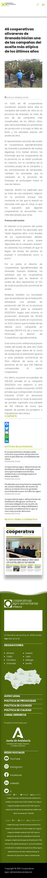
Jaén (28, 656)
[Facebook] (23, 424)
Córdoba (11, 659)
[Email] (23, 432)
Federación (9, 461)
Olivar (25, 97)
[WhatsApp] (23, 437)
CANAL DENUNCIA (15, 715)
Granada (18, 97)
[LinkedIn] (23, 441)
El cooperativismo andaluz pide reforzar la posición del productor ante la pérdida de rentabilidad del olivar (22, 455)
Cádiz (9, 656)
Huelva (28, 653)
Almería (10, 653)
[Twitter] (23, 428)
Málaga (29, 659)
